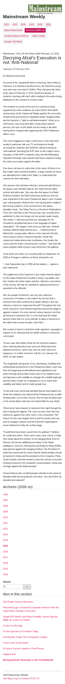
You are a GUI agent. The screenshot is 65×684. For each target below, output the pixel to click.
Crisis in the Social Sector (15, 642)
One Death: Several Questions (18, 601)
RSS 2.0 (35, 678)
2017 (5, 557)
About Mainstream (13, 30)
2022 (15, 24)
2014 (5, 540)
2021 (6, 24)
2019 (5, 568)
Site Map (7, 678)
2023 (23, 24)
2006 (5, 494)
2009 (5, 511)
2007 (5, 500)
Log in (17, 678)
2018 (5, 563)
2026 (48, 24)
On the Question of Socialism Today (20, 631)
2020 (5, 574)
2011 (5, 523)
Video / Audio (38, 36)
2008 (5, 506)
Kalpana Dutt (9, 654)
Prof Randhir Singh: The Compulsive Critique (25, 637)
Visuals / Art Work (13, 41)
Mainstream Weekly (24, 16)
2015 (5, 546)
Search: (7, 581)
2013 (5, 534)
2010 (5, 517)
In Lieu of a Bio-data (13, 625)
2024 (31, 24)
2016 (5, 551)
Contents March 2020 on (16, 36)
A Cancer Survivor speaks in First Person (23, 648)
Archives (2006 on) (35, 30)
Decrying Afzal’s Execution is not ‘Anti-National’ (28, 660)
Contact (25, 678)
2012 (5, 528)
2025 (39, 24)
